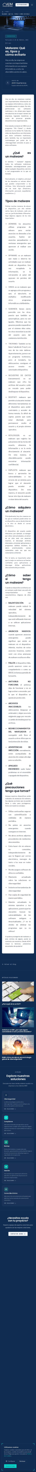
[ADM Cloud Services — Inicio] (7, 5)
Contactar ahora (16, 1234)
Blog (7, 11)
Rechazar (22, 1461)
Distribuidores (22, 5)
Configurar (11, 1461)
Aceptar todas (10, 1466)
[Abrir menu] (32, 5)
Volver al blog (10, 964)
